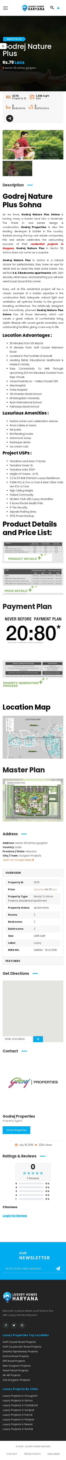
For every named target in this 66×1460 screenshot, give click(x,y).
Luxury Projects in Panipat (18, 1419)
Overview (13, 872)
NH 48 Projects (11, 1375)
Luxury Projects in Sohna (18, 1400)
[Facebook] (6, 1325)
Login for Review (15, 1216)
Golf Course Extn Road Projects (22, 1346)
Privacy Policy (32, 1453)
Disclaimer (54, 1453)
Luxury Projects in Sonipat (18, 1410)
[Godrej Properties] (33, 1084)
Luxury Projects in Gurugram (20, 1396)
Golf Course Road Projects (19, 1342)
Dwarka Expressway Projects (20, 1351)
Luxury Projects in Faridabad (20, 1405)
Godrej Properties (19, 1116)
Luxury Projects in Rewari (18, 1424)
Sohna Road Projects (16, 1356)
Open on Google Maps (17, 860)
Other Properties (16, 1130)
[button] (33, 1009)
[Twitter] (14, 1325)
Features (12, 961)
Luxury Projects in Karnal (17, 1415)
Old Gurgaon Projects (16, 1380)
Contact (11, 1453)
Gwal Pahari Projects (15, 1370)
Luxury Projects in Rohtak (18, 1429)
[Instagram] (22, 1325)
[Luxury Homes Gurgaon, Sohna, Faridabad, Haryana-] (33, 8)
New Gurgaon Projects (17, 1365)
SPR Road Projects (14, 1361)
